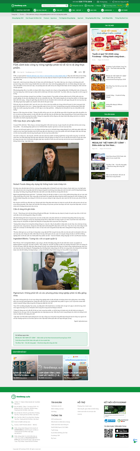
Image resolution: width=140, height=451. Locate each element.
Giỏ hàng (53, 411)
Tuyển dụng (54, 430)
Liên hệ (80, 414)
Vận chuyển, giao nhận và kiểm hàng (88, 408)
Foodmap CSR (55, 435)
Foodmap (23, 449)
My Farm (53, 438)
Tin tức (22, 14)
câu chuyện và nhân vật (34, 18)
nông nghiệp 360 (17, 18)
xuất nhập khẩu (107, 18)
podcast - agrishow (50, 18)
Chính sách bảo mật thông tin (59, 424)
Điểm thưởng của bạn (57, 408)
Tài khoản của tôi (56, 406)
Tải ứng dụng (103, 1)
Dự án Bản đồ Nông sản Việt (59, 432)
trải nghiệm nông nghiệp (67, 18)
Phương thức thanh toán (85, 406)
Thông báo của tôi (77, 5)
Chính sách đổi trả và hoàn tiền (87, 411)
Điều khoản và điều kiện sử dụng (60, 422)
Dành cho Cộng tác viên (122, 1)
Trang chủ (14, 14)
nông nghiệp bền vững (93, 18)
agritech (80, 18)
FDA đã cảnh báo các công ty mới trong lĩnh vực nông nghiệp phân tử (46, 76)
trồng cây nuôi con (121, 18)
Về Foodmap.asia (56, 419)
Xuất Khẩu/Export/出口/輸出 (59, 427)
